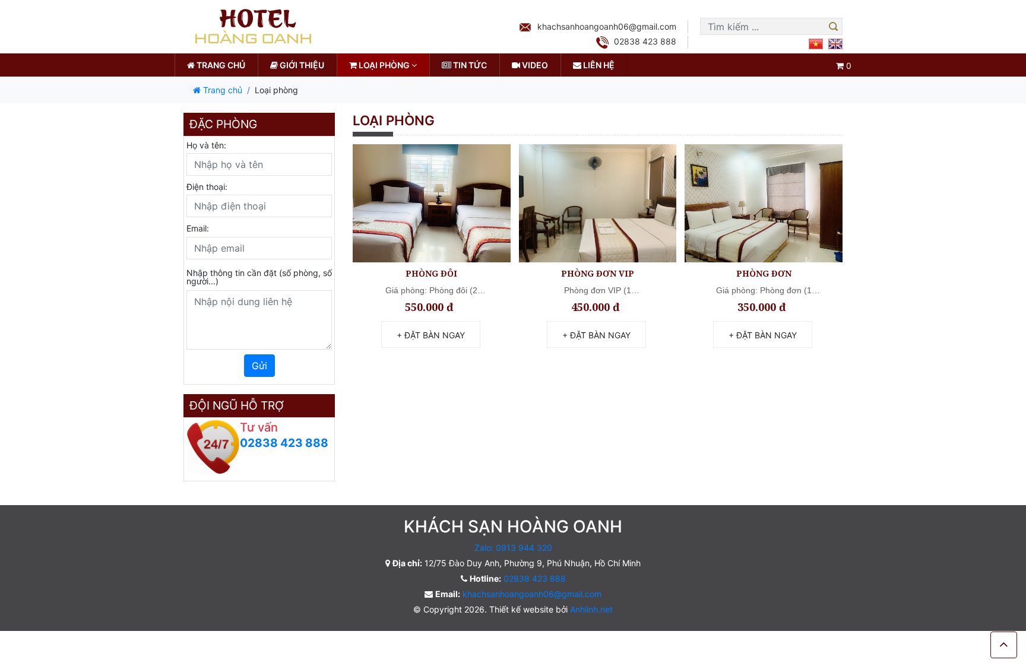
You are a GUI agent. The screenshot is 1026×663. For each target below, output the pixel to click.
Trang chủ (220, 65)
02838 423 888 (645, 41)
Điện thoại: (206, 187)
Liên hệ (598, 65)
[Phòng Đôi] (432, 203)
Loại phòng (384, 65)
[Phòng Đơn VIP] (598, 203)
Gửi (259, 366)
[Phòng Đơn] (764, 203)
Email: (197, 228)
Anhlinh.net (591, 609)
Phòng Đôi (431, 273)
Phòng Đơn (763, 273)
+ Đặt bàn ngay (431, 335)
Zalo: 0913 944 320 (513, 548)
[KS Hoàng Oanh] (251, 26)
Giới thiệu (301, 65)
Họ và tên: (206, 145)
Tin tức (469, 65)
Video (534, 65)
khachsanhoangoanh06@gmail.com (606, 26)
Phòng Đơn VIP (597, 273)
